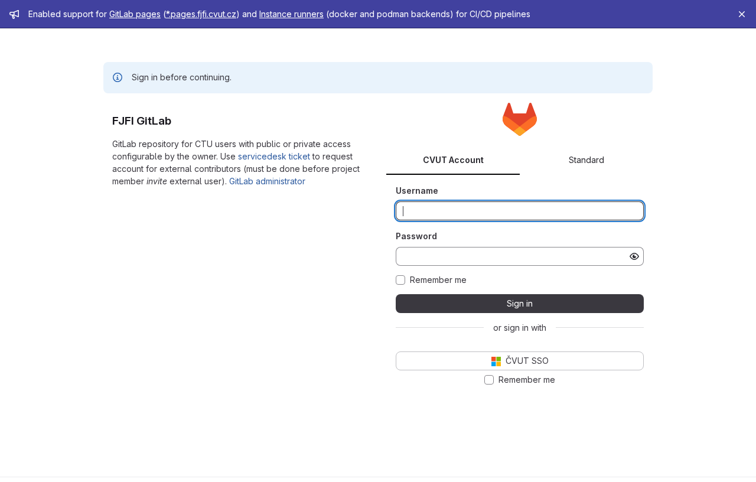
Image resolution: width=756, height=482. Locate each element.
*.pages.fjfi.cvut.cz (201, 14)
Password (416, 236)
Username (417, 190)
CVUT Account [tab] (453, 160)
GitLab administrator (267, 181)
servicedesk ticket (274, 156)
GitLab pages (135, 14)
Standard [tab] (586, 160)
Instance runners (291, 14)
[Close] (742, 14)
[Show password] (634, 256)
